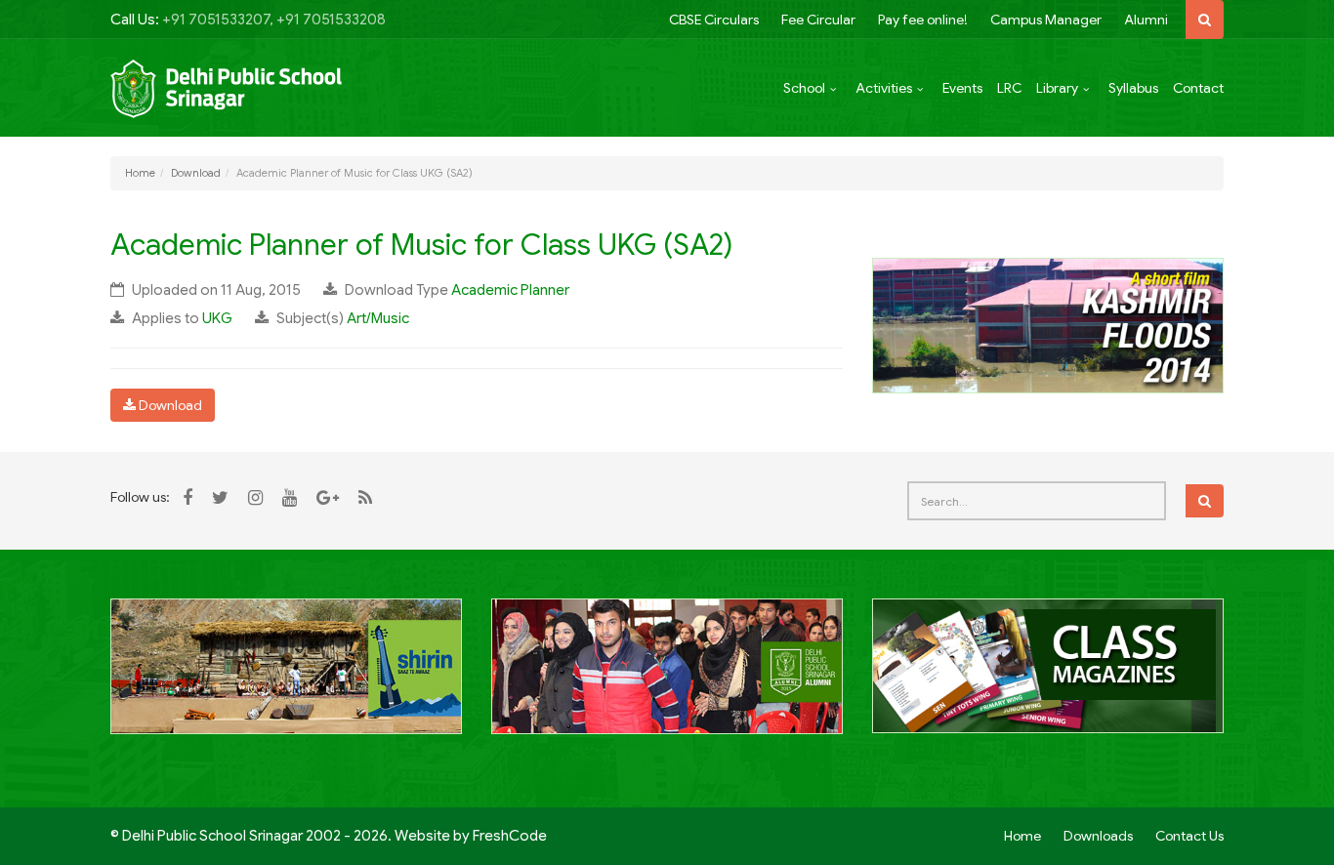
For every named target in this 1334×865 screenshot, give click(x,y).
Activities (883, 88)
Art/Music (378, 318)
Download (196, 173)
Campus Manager (1046, 19)
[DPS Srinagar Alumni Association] (667, 676)
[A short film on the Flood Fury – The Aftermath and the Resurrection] (1048, 324)
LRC (1009, 88)
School (804, 88)
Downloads (1098, 835)
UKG (217, 318)
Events (962, 88)
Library (1057, 88)
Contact (1198, 88)
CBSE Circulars (714, 19)
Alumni (1146, 19)
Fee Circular (818, 19)
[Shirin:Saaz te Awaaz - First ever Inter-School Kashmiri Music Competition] (286, 676)
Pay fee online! (923, 19)
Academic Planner (510, 290)
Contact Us (1189, 835)
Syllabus (1133, 88)
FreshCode (510, 835)
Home (140, 173)
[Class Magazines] (1048, 676)
